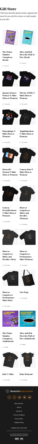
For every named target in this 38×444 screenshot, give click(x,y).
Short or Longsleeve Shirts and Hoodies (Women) (25, 213)
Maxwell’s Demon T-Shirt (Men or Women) (10, 172)
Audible (6, 347)
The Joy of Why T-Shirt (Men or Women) (27, 95)
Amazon (6, 66)
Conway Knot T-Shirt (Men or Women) (27, 172)
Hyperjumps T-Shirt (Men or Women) (9, 134)
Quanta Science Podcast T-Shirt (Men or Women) (10, 95)
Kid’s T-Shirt (8, 374)
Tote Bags (24, 292)
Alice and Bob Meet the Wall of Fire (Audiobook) (27, 336)
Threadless (7, 104)
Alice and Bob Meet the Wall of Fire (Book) (27, 54)
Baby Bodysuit (26, 374)
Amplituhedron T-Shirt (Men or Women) (27, 134)
